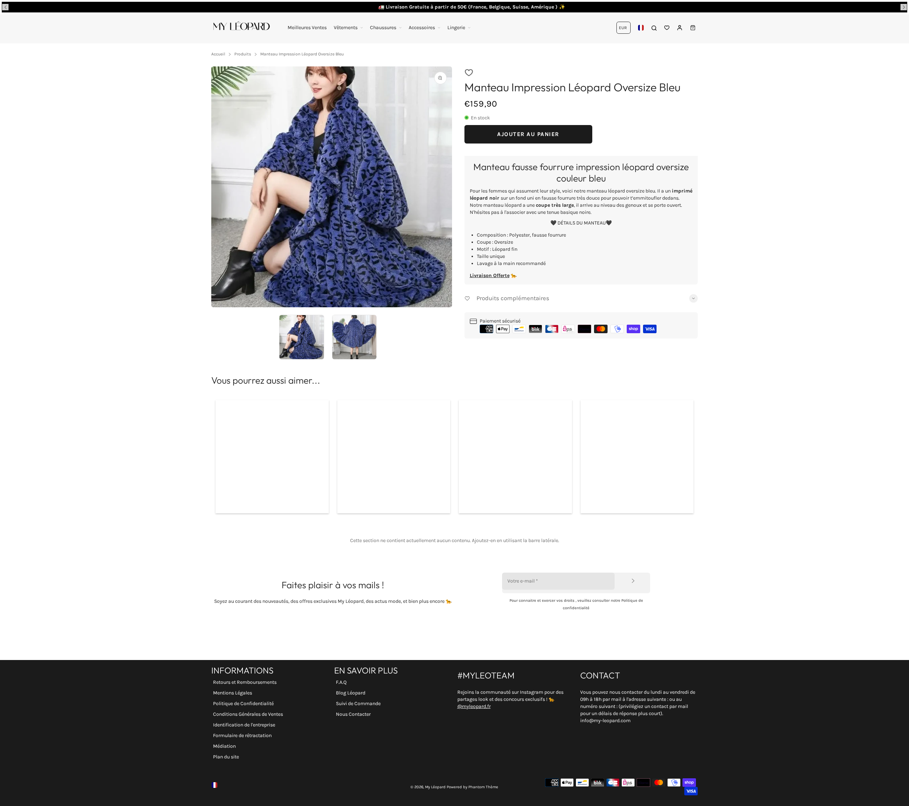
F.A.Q (341, 682)
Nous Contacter (353, 714)
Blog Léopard (350, 693)
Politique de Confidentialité (243, 703)
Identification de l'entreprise (244, 725)
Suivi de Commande (358, 703)
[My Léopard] (241, 28)
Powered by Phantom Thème (472, 787)
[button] (5, 7)
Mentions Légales (232, 693)
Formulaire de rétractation (242, 735)
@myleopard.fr (474, 706)
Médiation (224, 746)
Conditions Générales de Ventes (248, 714)
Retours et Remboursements (245, 682)
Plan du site (226, 757)
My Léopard (435, 787)
